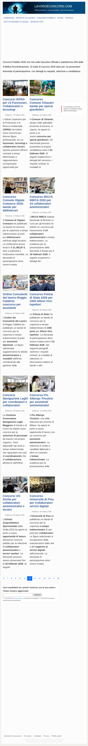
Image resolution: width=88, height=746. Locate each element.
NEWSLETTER (36, 22)
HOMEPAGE (9, 18)
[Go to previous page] (4, 578)
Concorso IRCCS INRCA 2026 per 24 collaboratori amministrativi (41, 202)
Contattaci (37, 736)
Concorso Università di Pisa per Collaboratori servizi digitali (42, 501)
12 (30, 578)
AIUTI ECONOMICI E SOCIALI (16, 22)
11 (25, 578)
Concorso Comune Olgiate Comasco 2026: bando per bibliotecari (14, 203)
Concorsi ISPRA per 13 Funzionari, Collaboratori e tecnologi (15, 104)
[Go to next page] (54, 578)
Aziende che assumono (13, 736)
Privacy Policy (17, 598)
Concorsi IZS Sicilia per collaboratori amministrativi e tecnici (14, 502)
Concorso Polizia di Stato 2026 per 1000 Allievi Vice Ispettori (41, 299)
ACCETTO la (8, 598)
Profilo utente (56, 736)
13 (35, 578)
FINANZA (69, 18)
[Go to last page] (58, 578)
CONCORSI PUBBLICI (46, 18)
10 (20, 578)
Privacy (46, 736)
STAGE (60, 18)
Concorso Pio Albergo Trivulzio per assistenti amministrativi (41, 400)
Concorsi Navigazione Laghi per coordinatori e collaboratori (15, 400)
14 (39, 578)
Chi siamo (27, 736)
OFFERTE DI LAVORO (25, 18)
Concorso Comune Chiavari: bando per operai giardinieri (42, 104)
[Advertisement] (44, 41)
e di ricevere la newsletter (30, 598)
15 (44, 578)
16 (49, 578)
